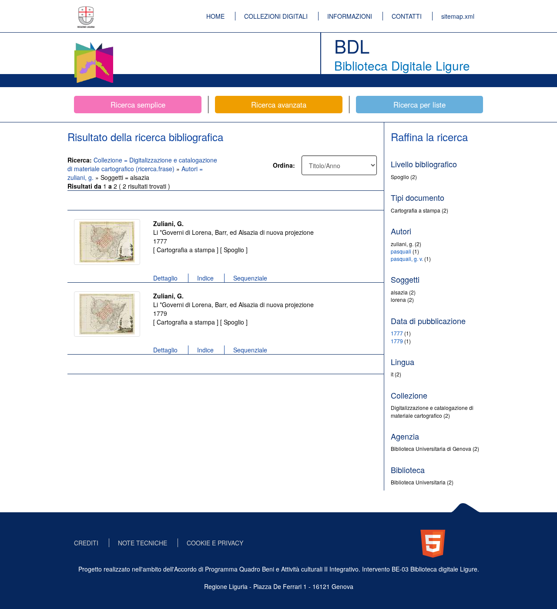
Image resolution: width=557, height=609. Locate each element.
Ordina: (284, 165)
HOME (215, 16)
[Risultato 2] (107, 314)
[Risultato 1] (107, 242)
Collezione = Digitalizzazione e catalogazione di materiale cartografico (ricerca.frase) (142, 164)
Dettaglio (165, 278)
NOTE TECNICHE (142, 542)
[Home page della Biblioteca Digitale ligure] (93, 43)
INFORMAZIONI (349, 16)
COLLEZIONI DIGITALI (276, 16)
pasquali (401, 251)
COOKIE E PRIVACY (215, 542)
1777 (397, 333)
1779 (397, 341)
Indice (205, 278)
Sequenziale (250, 278)
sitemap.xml (457, 16)
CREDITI (86, 542)
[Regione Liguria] (86, 11)
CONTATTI (407, 16)
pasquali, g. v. (407, 258)
